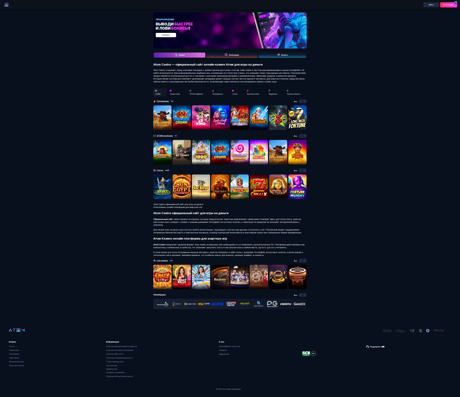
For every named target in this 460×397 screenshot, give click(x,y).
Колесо (284, 55)
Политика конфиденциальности (119, 358)
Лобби (158, 94)
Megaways (273, 94)
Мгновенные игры (16, 362)
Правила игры (112, 369)
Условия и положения (115, 372)
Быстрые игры (253, 94)
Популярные (218, 94)
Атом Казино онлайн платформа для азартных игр (177, 207)
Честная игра (111, 365)
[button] (299, 45)
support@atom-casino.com (229, 346)
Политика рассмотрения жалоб (119, 376)
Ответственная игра (115, 362)
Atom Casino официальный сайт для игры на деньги (178, 204)
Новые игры (175, 94)
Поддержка (375, 347)
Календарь (234, 55)
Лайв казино (14, 358)
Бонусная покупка (16, 365)
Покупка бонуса (293, 94)
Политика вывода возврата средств (121, 346)
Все (295, 101)
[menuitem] (16, 346)
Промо (182, 55)
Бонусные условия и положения (119, 350)
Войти (431, 5)
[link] (163, 304)
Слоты (235, 94)
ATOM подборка (196, 94)
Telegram (223, 350)
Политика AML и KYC (114, 354)
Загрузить (232, 34)
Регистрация (448, 5)
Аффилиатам (224, 354)
